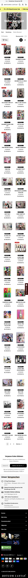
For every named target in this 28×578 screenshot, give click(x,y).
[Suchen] (20, 5)
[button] (26, 289)
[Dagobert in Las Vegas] (20, 71)
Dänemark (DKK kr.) (8, 555)
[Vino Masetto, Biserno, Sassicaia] (20, 181)
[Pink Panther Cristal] (7, 138)
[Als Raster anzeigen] (21, 40)
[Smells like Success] (20, 93)
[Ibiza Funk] (20, 382)
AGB (21, 471)
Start (2, 32)
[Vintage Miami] (7, 404)
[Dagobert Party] (20, 159)
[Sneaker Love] (7, 248)
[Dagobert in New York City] (7, 115)
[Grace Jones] (7, 271)
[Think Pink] (7, 159)
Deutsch (19, 555)
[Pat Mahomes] (20, 404)
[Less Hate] (7, 50)
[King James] (7, 382)
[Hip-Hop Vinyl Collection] (7, 314)
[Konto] (23, 5)
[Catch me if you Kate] (7, 426)
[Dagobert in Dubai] (20, 50)
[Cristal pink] (20, 314)
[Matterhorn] (7, 359)
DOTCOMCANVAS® (10, 571)
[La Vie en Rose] (20, 337)
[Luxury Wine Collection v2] (20, 359)
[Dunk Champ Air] (20, 204)
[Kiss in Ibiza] (7, 71)
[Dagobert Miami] (20, 226)
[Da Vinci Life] (7, 226)
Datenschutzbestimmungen (11, 471)
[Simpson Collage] (20, 292)
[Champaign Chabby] (7, 292)
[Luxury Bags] (7, 181)
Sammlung (8, 32)
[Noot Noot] (7, 204)
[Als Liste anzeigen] (25, 40)
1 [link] (7, 444)
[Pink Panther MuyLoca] (20, 426)
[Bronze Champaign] (20, 138)
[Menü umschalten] (2, 5)
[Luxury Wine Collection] (20, 248)
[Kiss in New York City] (7, 93)
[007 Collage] (20, 115)
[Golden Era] (20, 271)
